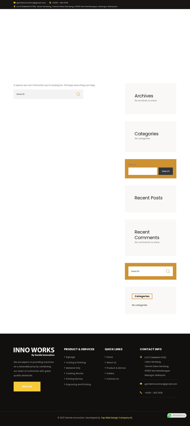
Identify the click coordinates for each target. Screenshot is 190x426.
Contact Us (167, 15)
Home (86, 15)
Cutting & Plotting (76, 362)
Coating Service (74, 373)
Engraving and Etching (78, 384)
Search (132, 164)
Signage (70, 357)
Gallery (149, 15)
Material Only (73, 367)
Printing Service (74, 378)
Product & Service (126, 15)
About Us (103, 15)
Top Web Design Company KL (116, 417)
